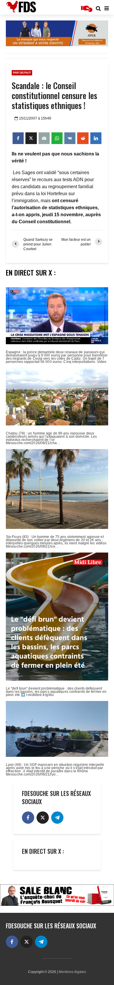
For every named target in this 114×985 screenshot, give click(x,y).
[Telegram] (57, 817)
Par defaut (22, 72)
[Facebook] (28, 817)
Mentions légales (72, 972)
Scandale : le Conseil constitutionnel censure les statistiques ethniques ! (54, 95)
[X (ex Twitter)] (43, 817)
